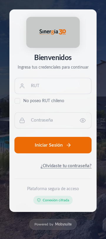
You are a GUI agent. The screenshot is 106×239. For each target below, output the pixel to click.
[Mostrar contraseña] (82, 120)
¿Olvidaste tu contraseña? (66, 166)
